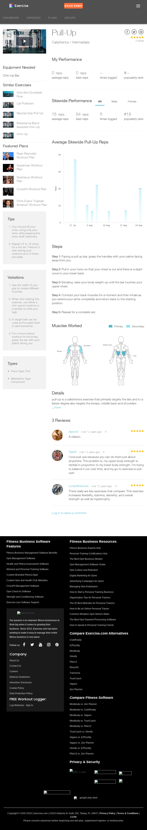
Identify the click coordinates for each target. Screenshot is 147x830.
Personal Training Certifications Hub (88, 553)
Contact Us (15, 666)
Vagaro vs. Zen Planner (82, 742)
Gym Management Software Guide (87, 564)
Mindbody (75, 651)
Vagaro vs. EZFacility (80, 737)
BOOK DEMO (73, 5)
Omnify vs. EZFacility (80, 748)
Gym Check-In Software (19, 591)
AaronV (73, 431)
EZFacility (75, 645)
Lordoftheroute (78, 486)
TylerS (72, 452)
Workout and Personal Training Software (28, 569)
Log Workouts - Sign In (21, 705)
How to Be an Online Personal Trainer (89, 608)
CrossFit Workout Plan (32, 189)
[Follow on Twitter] (32, 645)
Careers (14, 671)
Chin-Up (22, 134)
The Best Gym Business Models (86, 559)
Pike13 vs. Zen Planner (82, 753)
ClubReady (76, 640)
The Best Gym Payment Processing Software (93, 619)
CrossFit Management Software (23, 586)
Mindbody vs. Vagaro (80, 715)
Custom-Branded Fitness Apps (22, 574)
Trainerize (75, 673)
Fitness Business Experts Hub (85, 548)
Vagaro (73, 684)
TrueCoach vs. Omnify (81, 731)
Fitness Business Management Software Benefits (32, 552)
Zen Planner (76, 689)
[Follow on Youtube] (40, 645)
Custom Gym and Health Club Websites (27, 580)
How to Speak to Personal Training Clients (92, 625)
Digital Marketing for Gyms (83, 575)
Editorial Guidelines (20, 677)
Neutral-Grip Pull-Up (30, 113)
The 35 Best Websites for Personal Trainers (92, 603)
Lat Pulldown (25, 103)
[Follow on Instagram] (49, 645)
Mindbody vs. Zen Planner (83, 704)
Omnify (73, 656)
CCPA (73, 817)
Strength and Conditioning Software (25, 596)
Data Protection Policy (21, 693)
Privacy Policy (107, 813)
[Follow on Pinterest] (57, 645)
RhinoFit (74, 667)
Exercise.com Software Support (23, 602)
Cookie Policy (17, 688)
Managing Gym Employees (84, 586)
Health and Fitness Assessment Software (28, 564)
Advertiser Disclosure (21, 682)
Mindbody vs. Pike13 (80, 726)
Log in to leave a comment (69, 513)
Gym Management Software (21, 558)
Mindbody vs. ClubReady (83, 709)
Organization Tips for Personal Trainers (90, 597)
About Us (14, 660)
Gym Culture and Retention (84, 570)
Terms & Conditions (128, 813)
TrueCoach (75, 678)
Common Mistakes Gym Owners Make (89, 614)
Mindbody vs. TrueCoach (83, 720)
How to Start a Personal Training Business (92, 592)
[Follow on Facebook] (24, 645)
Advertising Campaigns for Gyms (87, 581)
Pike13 (73, 662)
